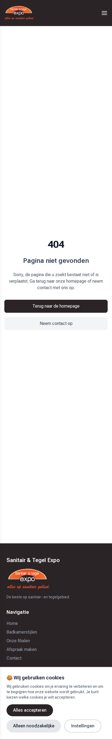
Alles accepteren (29, 710)
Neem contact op (56, 323)
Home (12, 623)
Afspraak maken (22, 649)
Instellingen (82, 725)
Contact (14, 658)
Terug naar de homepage (56, 306)
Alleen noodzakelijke (33, 725)
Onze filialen (18, 640)
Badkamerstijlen (22, 632)
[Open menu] (104, 13)
